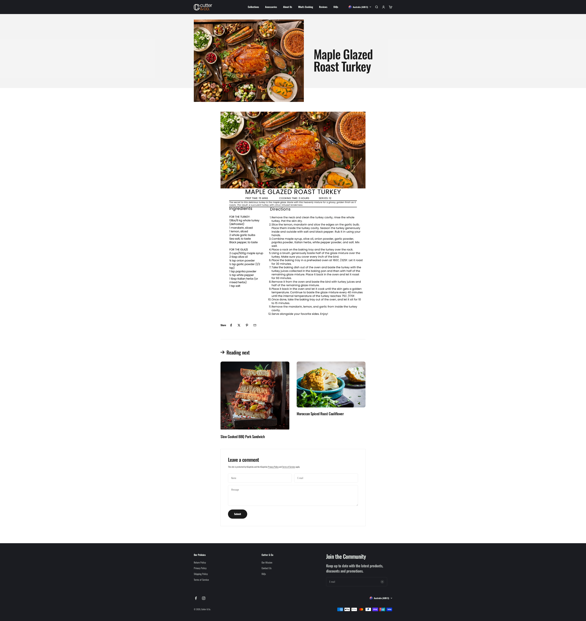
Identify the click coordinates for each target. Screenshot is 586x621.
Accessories (271, 7)
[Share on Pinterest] (247, 325)
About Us (287, 7)
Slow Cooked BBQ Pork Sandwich (243, 436)
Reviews (323, 7)
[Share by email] (255, 325)
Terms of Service (288, 466)
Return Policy (200, 562)
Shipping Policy (201, 574)
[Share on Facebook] (231, 325)
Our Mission (267, 562)
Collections (253, 7)
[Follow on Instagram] (204, 598)
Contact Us (266, 568)
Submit (237, 514)
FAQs (335, 7)
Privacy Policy (273, 466)
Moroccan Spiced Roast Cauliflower (320, 413)
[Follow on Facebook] (196, 598)
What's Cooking (305, 7)
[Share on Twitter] (239, 325)
